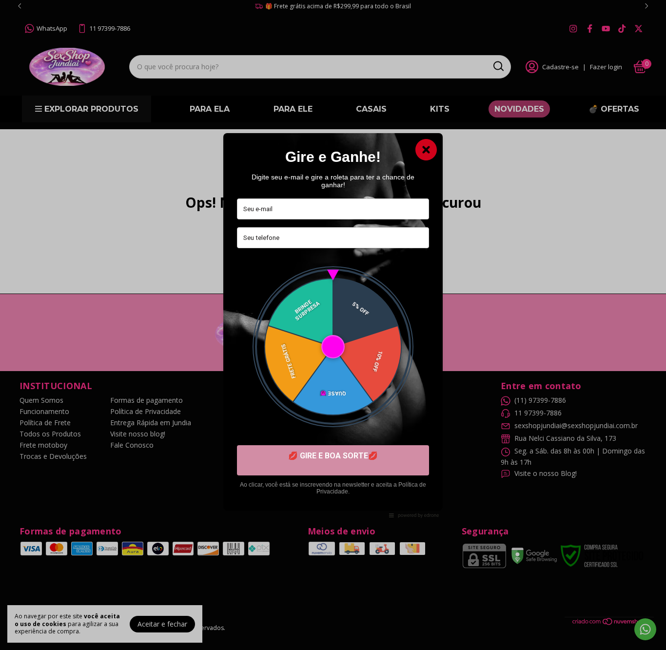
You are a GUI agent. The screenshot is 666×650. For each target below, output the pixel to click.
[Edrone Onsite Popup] (333, 325)
